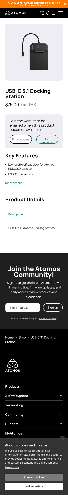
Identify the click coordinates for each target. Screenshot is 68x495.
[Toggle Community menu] (61, 414)
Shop (22, 337)
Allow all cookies (34, 477)
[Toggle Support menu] (61, 423)
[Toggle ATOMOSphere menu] (61, 395)
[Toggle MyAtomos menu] (61, 433)
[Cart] (53, 13)
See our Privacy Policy (48, 318)
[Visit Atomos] (15, 13)
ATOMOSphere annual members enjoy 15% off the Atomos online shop (34, 4)
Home (9, 337)
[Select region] (48, 13)
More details (13, 183)
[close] (62, 439)
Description (15, 214)
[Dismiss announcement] (65, 4)
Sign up (53, 307)
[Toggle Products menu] (61, 386)
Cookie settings (34, 486)
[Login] (43, 13)
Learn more (12, 467)
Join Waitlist (47, 140)
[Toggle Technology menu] (61, 405)
